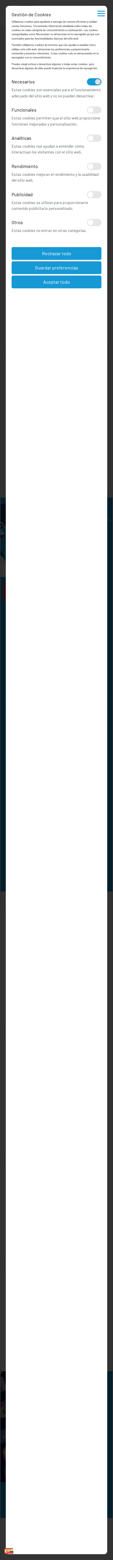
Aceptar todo (56, 282)
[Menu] (101, 13)
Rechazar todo (56, 253)
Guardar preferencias (56, 267)
